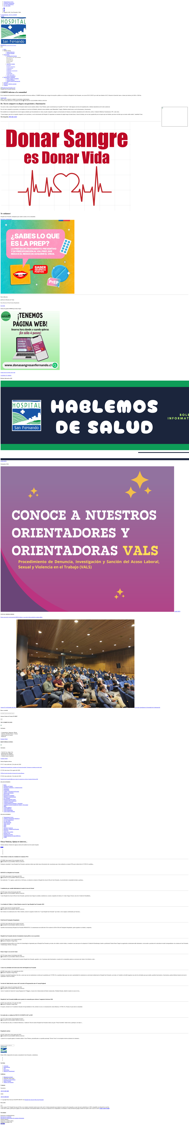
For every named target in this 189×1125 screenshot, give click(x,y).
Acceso (2, 16)
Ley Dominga (7, 798)
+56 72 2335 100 (5, 1091)
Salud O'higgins (7, 1081)
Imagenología (7, 1067)
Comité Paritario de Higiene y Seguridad (13, 803)
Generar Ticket (4, 739)
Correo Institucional (8, 810)
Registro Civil (7, 833)
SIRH (5, 806)
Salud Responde (7, 822)
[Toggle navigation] (2, 47)
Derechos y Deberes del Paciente (11, 829)
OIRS (5, 825)
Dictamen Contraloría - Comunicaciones (13, 787)
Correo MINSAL (8, 808)
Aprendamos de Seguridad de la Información (149, 707)
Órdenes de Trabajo (8, 786)
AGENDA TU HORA (6, 375)
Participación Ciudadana (9, 77)
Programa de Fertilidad (9, 795)
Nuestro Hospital (10, 53)
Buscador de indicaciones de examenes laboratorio (12, 1118)
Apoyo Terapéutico (11, 76)
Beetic (5, 785)
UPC (5, 1068)
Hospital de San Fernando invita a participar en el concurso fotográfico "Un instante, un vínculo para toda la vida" (21, 767)
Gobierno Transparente (9, 3)
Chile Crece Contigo (8, 832)
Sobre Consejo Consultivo (12, 78)
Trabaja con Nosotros (9, 793)
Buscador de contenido (6, 1116)
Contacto (6, 85)
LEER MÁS (3, 461)
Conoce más (3, 98)
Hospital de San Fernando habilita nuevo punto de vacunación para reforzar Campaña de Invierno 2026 (19, 779)
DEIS (5, 826)
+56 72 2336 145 (5, 1096)
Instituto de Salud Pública (9, 1079)
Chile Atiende (7, 824)
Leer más (3, 305)
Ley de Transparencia (9, 4)
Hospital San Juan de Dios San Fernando (34, 1099)
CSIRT (5, 837)
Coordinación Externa (11, 56)
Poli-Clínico (6, 1070)
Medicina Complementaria (10, 797)
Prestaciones (6, 54)
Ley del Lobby (7, 5)
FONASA (6, 830)
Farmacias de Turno (8, 834)
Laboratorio (6, 789)
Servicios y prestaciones (6, 219)
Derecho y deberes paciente (10, 84)
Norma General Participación (13, 81)
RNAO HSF (7, 794)
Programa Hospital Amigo (10, 799)
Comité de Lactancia (8, 802)
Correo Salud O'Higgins (9, 811)
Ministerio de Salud (8, 1077)
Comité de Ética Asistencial (10, 800)
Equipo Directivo (10, 52)
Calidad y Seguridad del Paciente (11, 791)
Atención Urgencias (8, 828)
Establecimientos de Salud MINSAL (12, 835)
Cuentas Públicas (10, 80)
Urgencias (6, 82)
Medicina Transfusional (9, 1071)
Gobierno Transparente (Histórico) (12, 818)
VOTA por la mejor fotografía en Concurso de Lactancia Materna (12, 773)
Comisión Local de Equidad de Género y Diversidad (16, 804)
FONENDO (6, 790)
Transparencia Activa (8, 1)
